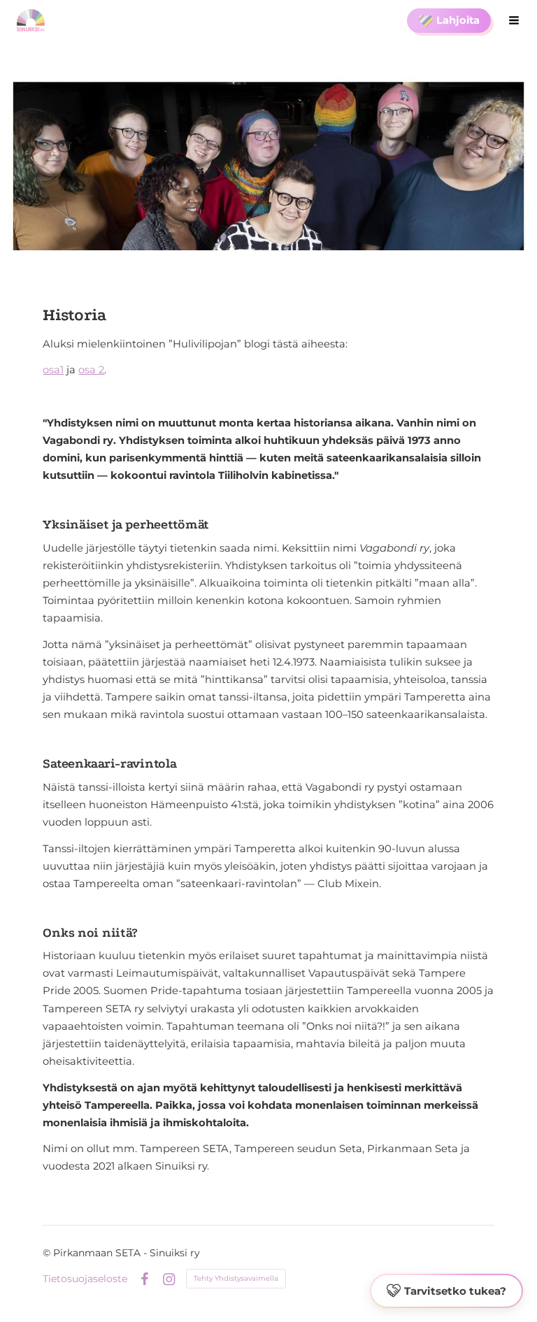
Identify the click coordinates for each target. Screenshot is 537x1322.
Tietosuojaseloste (85, 1279)
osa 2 (91, 370)
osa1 (53, 370)
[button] (446, 1291)
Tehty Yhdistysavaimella (236, 1278)
